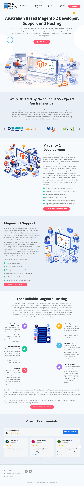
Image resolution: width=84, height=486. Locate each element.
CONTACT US (43, 41)
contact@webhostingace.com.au (14, 473)
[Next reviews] (79, 446)
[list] (42, 448)
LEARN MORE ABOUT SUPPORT (15, 284)
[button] (79, 129)
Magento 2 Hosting (51, 6)
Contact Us (62, 6)
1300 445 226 (73, 6)
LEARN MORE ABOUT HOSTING (42, 407)
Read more (34, 454)
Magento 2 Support (38, 6)
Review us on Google (70, 431)
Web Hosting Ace (41, 482)
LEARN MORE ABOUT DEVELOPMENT (56, 209)
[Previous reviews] (4, 446)
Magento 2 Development (24, 6)
